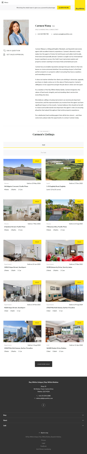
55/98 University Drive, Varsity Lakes (59, 267)
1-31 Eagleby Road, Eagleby (55, 186)
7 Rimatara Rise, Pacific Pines (56, 227)
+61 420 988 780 (43, 34)
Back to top (44, 433)
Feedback (44, 446)
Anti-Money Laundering (43, 449)
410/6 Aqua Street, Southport (14, 307)
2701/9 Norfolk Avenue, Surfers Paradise (60, 307)
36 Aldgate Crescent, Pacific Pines (16, 186)
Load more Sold (43, 364)
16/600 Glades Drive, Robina (56, 348)
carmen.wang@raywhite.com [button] (62, 34)
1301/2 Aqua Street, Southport (15, 267)
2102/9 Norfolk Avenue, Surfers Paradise (18, 348)
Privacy (43, 440)
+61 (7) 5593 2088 (44, 396)
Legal (43, 443)
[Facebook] (43, 405)
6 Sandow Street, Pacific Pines (14, 227)
